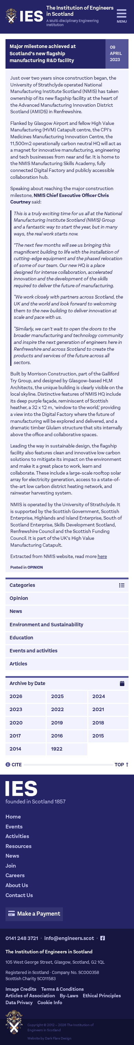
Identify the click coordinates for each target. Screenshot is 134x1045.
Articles (18, 664)
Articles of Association (30, 995)
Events (14, 826)
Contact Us (19, 895)
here (102, 556)
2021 (98, 709)
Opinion (35, 567)
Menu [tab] (122, 21)
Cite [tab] (17, 764)
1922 (57, 749)
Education (21, 638)
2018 (98, 723)
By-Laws (69, 995)
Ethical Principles (102, 995)
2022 (57, 709)
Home (13, 816)
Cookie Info (49, 1002)
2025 (57, 696)
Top (120, 764)
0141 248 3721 (21, 938)
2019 (57, 723)
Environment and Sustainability (46, 625)
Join (10, 865)
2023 (16, 709)
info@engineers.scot (69, 938)
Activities (17, 836)
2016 (57, 736)
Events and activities (33, 651)
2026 (16, 696)
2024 (98, 696)
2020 (16, 723)
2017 (15, 736)
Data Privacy (19, 1002)
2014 (15, 749)
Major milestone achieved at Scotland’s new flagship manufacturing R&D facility (43, 53)
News (16, 611)
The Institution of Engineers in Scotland (60, 1027)
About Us (16, 885)
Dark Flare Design (58, 1038)
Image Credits (20, 989)
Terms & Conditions (62, 989)
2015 (98, 736)
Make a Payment (38, 914)
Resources (18, 846)
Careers (15, 875)
